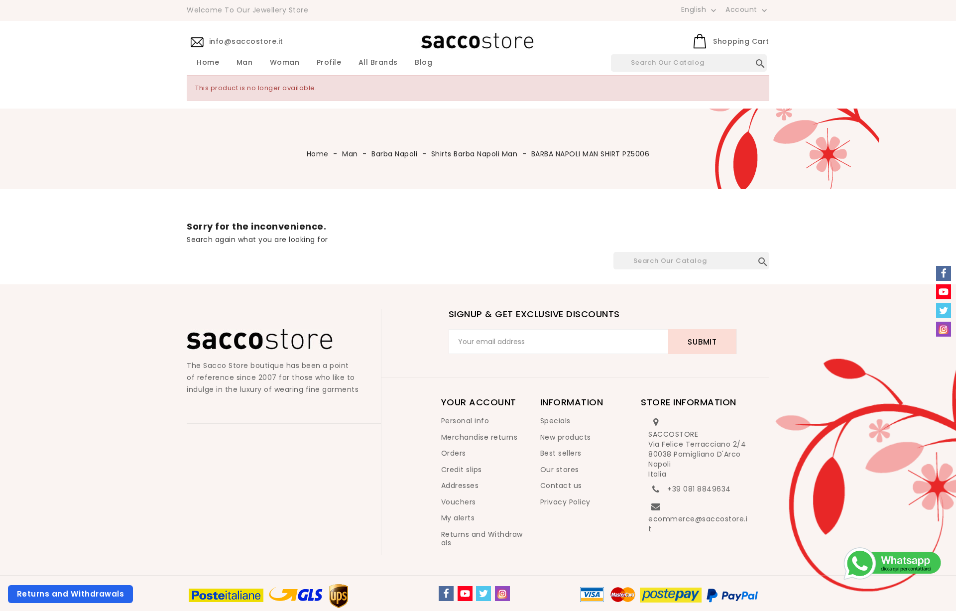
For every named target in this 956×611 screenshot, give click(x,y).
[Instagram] (502, 593)
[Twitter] (483, 593)
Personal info (465, 421)
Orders (453, 453)
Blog (423, 62)
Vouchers (458, 502)
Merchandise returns (479, 437)
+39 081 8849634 (699, 489)
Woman (285, 62)
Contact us (561, 485)
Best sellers (561, 453)
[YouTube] (465, 593)
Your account (478, 402)
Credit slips (461, 470)
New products (565, 437)
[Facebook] (446, 593)
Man (245, 62)
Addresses (460, 485)
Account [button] (747, 10)
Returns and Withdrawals (482, 538)
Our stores (559, 470)
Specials (555, 421)
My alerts (458, 518)
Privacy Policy (565, 502)
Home (208, 62)
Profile (329, 62)
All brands (378, 62)
